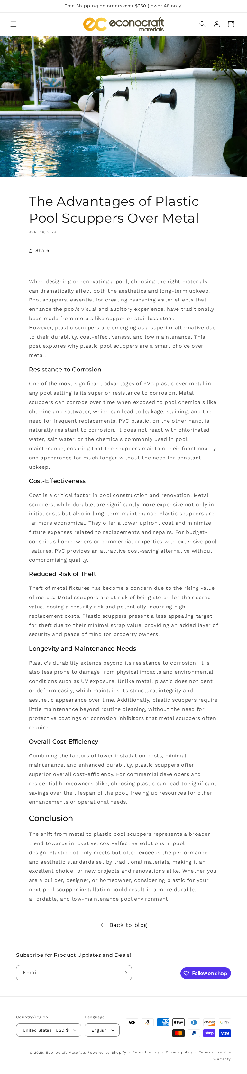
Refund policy (146, 1052)
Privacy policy (179, 1052)
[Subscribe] (124, 972)
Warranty (222, 1059)
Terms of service (215, 1052)
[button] (13, 24)
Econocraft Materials (66, 1053)
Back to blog (128, 924)
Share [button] (42, 250)
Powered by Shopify (106, 1053)
